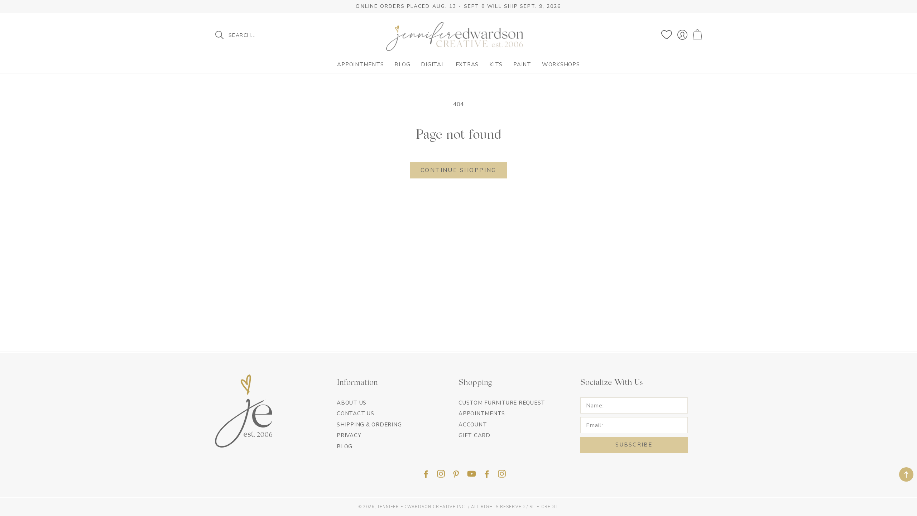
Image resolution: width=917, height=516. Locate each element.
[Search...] (219, 35)
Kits (496, 64)
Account (472, 424)
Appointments (360, 64)
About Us (351, 402)
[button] (698, 35)
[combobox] (263, 35)
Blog (402, 64)
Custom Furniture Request (501, 402)
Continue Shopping (458, 170)
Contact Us (355, 413)
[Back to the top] (906, 474)
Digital (433, 64)
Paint (522, 64)
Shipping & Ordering (369, 424)
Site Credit (543, 507)
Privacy (349, 435)
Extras (467, 64)
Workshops (561, 64)
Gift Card (474, 435)
